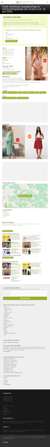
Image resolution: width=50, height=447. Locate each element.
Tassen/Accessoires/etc (8, 317)
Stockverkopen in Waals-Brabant (10, 365)
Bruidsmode (6, 313)
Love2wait (25, 92)
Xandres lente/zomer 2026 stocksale (36, 270)
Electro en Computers (8, 326)
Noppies (4, 92)
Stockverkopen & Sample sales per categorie (19, 305)
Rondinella (12, 348)
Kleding (5, 306)
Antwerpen (6, 377)
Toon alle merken (6, 351)
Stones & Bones (6, 348)
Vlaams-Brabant (29, 421)
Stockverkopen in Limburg (9, 362)
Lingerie (5, 310)
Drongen (5, 383)
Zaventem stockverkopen (23, 97)
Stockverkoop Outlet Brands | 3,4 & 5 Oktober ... (16, 249)
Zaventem (6, 60)
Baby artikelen (6, 314)
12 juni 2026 (4, 52)
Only (4, 349)
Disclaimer (5, 412)
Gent (5, 378)
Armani (15, 349)
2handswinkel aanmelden (8, 399)
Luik (7, 422)
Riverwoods (29, 347)
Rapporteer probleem (7, 231)
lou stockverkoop (35, 235)
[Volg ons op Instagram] (6, 442)
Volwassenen (6, 307)
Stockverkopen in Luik (8, 369)
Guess (22, 347)
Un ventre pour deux (12, 92)
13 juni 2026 (4, 53)
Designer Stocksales (8, 321)
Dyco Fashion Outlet (16, 235)
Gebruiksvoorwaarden (7, 411)
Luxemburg (10, 422)
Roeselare (6, 380)
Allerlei (5, 319)
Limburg (23, 421)
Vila (18, 349)
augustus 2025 (6, 215)
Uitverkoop (6, 331)
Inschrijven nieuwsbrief (7, 400)
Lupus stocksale (15, 276)
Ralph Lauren (31, 348)
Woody (42, 347)
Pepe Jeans (8, 349)
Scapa (16, 348)
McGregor (37, 348)
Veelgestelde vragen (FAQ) (8, 405)
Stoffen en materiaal (8, 312)
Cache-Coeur (43, 92)
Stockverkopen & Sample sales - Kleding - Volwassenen (27, 223)
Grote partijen (6, 320)
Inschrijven (25, 298)
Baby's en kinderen (8, 309)
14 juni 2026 (4, 54)
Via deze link (5, 19)
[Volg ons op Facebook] (4, 442)
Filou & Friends (42, 348)
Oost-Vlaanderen (11, 421)
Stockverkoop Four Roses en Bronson (36, 249)
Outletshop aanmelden (7, 397)
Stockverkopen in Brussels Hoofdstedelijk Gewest (13, 372)
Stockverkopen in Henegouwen (10, 367)
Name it (26, 348)
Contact (4, 407)
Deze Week (10, 342)
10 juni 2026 (4, 49)
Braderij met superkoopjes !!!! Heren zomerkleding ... (16, 243)
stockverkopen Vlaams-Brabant (9, 97)
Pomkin (37, 92)
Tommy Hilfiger (6, 347)
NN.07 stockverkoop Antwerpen (36, 243)
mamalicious (31, 92)
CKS (25, 347)
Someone (14, 347)
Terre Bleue (34, 347)
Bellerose (20, 348)
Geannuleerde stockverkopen (9, 333)
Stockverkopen (13, 357)
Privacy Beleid (5, 410)
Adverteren (5, 408)
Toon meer (4, 216)
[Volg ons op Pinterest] (7, 442)
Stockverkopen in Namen (8, 368)
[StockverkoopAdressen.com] (25, 2)
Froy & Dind (22, 349)
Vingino (12, 349)
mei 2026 (5, 211)
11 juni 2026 (4, 50)
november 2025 (6, 214)
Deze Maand (15, 342)
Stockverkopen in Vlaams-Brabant (10, 364)
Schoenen (6, 316)
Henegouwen (41, 421)
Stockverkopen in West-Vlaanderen (10, 361)
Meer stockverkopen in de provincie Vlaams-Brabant (12, 225)
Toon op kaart (9, 57)
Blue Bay (18, 347)
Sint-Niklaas (6, 381)
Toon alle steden (7, 384)
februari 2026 (5, 212)
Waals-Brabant (35, 421)
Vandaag (5, 342)
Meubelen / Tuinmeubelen (9, 324)
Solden (5, 334)
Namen (4, 422)
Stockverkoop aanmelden (8, 396)
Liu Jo (11, 347)
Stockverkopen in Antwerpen (9, 358)
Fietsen (5, 330)
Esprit (23, 348)
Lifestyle (5, 323)
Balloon (19, 92)
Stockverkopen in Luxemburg (9, 371)
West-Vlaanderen (18, 421)
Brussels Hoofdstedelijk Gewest (19, 422)
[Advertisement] (25, 112)
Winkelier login (6, 414)
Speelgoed (6, 327)
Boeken (5, 328)
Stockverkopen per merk (11, 345)
